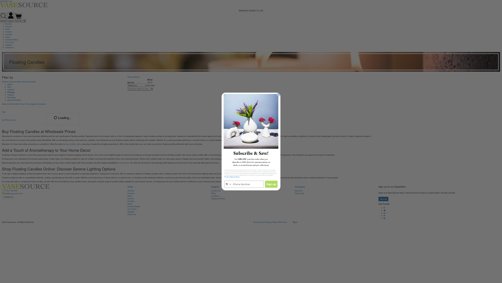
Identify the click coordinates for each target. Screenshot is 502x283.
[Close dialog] (278, 95)
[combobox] (228, 184)
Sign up (271, 184)
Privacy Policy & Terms (232, 177)
